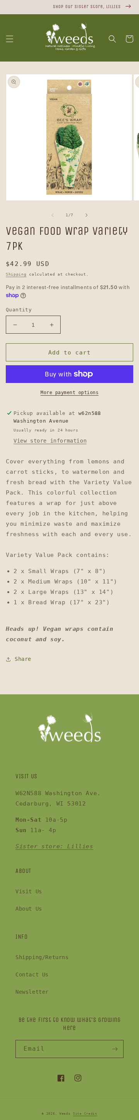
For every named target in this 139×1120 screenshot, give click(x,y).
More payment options (69, 392)
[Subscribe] (114, 1049)
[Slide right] (86, 215)
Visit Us (28, 891)
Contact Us (32, 974)
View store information (50, 441)
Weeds (65, 1113)
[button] (9, 38)
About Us (28, 909)
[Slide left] (52, 215)
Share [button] (23, 659)
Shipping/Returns (42, 957)
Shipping (16, 274)
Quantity (19, 310)
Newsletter (32, 992)
